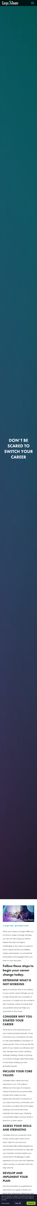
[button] (32, 3)
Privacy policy (5, 1203)
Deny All (18, 1203)
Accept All (31, 1203)
